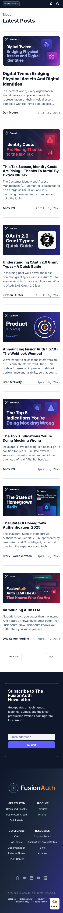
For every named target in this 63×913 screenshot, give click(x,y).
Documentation (16, 847)
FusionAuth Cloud (16, 814)
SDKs (16, 836)
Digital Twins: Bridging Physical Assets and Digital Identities (31, 79)
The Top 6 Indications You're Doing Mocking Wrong (27, 438)
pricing (42, 814)
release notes (16, 853)
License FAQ (26, 899)
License (12, 899)
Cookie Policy (40, 901)
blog (42, 847)
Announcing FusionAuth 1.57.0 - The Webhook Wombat (30, 351)
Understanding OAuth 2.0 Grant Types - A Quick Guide (30, 264)
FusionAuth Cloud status (42, 841)
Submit (31, 744)
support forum (42, 836)
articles (42, 853)
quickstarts (16, 820)
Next (51, 656)
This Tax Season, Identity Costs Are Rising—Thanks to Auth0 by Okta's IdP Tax (31, 171)
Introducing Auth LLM (21, 610)
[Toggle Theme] (51, 3)
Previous (14, 656)
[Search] (57, 3)
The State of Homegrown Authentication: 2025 (24, 525)
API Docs (16, 841)
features (42, 808)
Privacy (41, 899)
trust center (16, 858)
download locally (16, 808)
